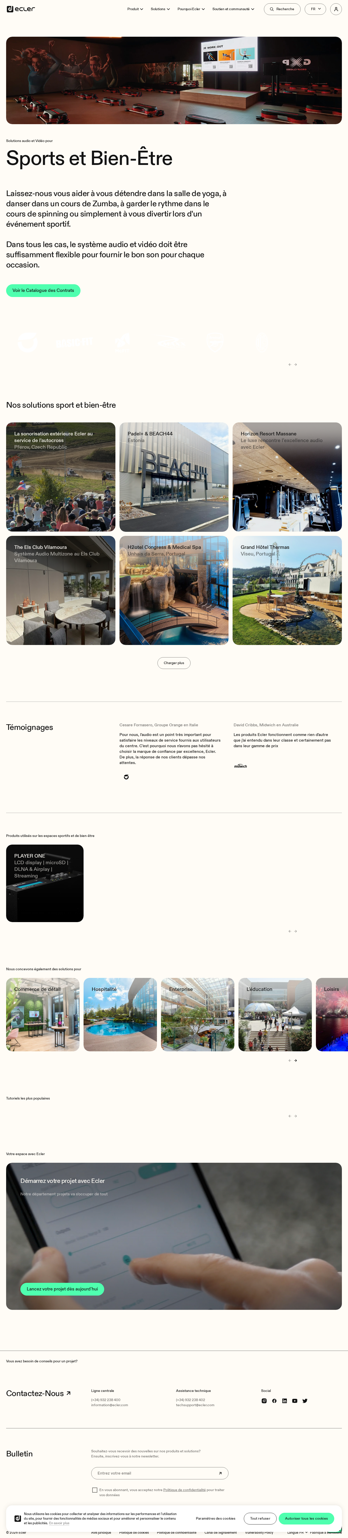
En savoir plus (59, 1523)
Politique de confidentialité (184, 1490)
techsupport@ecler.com (195, 1405)
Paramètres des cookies (215, 1518)
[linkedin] (285, 1401)
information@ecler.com (109, 1405)
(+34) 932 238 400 (106, 1400)
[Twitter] (305, 1401)
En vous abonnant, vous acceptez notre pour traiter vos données (161, 1492)
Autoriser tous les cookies (306, 1518)
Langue (292, 1533)
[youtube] (295, 1401)
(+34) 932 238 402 (190, 1400)
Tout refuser (260, 1518)
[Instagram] (264, 1401)
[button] (174, 1236)
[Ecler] (21, 9)
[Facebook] (274, 1401)
